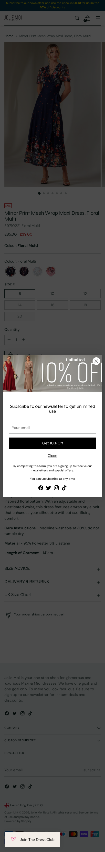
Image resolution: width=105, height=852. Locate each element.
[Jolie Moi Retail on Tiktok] (64, 489)
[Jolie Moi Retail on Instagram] (56, 489)
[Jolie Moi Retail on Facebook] (41, 489)
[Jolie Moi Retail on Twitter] (49, 489)
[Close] (96, 361)
